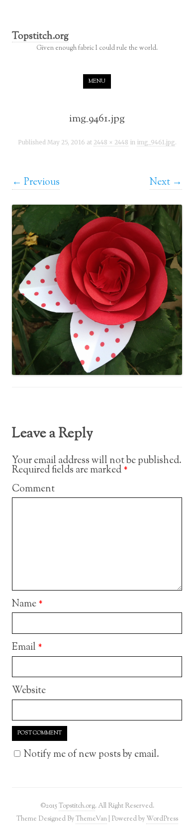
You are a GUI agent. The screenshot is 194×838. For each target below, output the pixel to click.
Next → (166, 182)
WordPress (162, 819)
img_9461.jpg (156, 142)
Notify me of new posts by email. (91, 754)
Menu (97, 81)
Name (27, 604)
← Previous (36, 182)
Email (27, 647)
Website (29, 691)
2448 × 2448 (111, 142)
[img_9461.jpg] (97, 290)
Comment (33, 489)
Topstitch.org (40, 37)
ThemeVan (91, 819)
